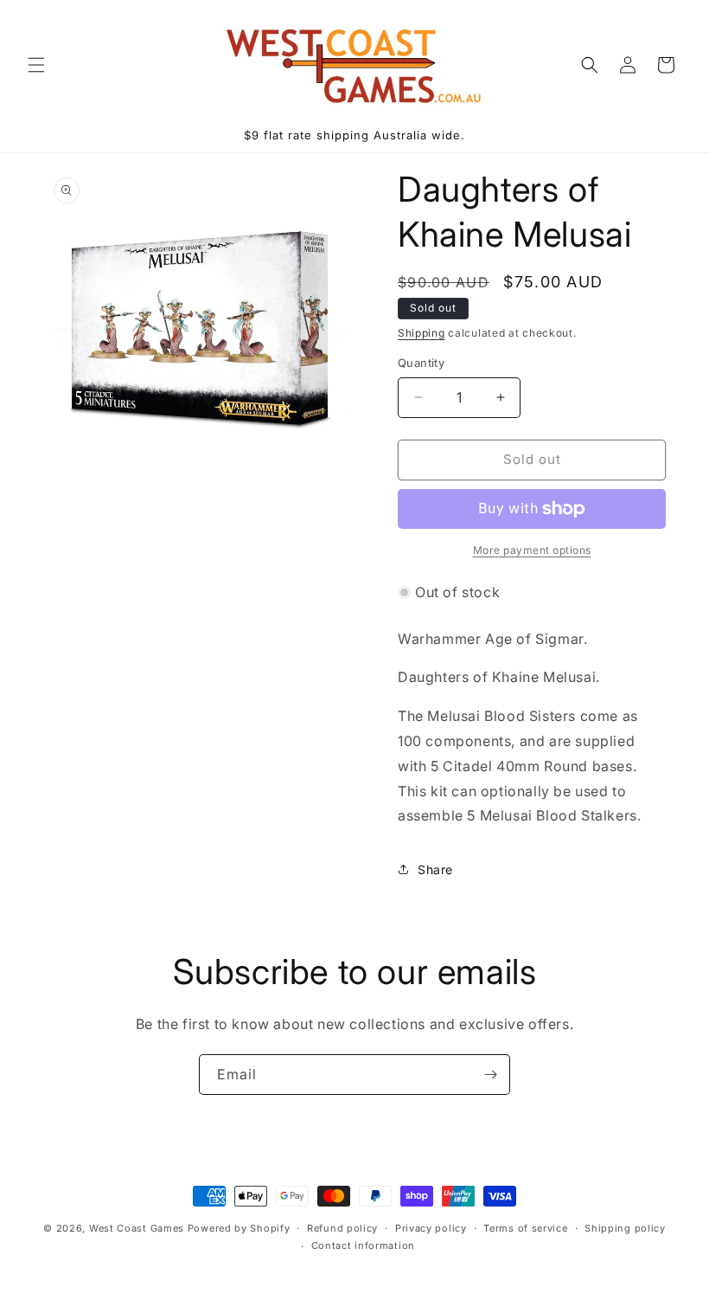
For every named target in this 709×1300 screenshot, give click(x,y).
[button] (36, 65)
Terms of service (525, 1228)
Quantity (421, 363)
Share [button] (435, 869)
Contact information (363, 1245)
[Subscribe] (490, 1074)
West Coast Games (136, 1228)
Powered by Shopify (239, 1228)
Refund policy (342, 1228)
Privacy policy (431, 1228)
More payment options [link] (532, 550)
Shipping (421, 332)
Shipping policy (625, 1228)
